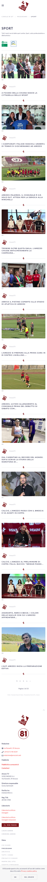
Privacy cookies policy (29, 871)
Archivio (6, 852)
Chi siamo (6, 845)
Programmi (22, 16)
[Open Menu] (3, 5)
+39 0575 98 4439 (10, 752)
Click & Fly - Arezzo (35, 695)
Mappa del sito (9, 861)
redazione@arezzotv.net (12, 755)
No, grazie (29, 877)
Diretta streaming (10, 865)
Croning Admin (9, 834)
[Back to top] (43, 710)
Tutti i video (7, 855)
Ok (15, 877)
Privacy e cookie (9, 858)
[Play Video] (2, 79)
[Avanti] (30, 681)
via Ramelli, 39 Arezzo (11, 748)
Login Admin (7, 831)
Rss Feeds (12, 825)
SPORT (7, 28)
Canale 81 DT (8, 16)
